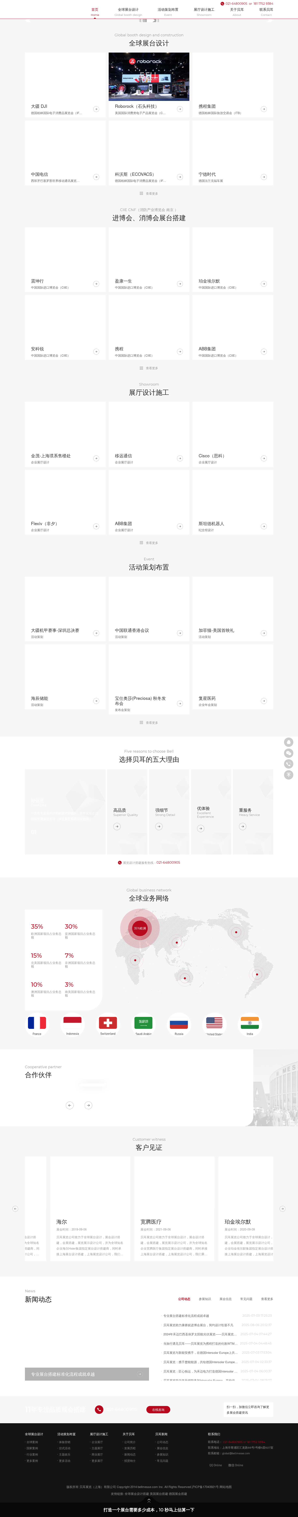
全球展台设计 (34, 1411)
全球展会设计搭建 (137, 1471)
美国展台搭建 (159, 1471)
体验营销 (64, 1419)
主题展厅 (97, 1425)
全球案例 (32, 1419)
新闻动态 (130, 1431)
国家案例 (32, 1425)
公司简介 (130, 1419)
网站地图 (226, 1464)
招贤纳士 (130, 1438)
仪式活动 (64, 1425)
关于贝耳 (129, 1411)
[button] (30, 20)
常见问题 (162, 1438)
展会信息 (162, 1425)
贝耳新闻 (161, 1411)
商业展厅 (97, 1431)
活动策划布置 (66, 1411)
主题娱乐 (64, 1431)
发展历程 (130, 1425)
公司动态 (162, 1419)
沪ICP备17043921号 (205, 1464)
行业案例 (32, 1431)
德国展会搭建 (178, 1471)
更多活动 (64, 1438)
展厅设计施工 (99, 1411)
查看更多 (152, 193)
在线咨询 (158, 1387)
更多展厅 (97, 1438)
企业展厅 (97, 1419)
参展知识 (162, 1431)
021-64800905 (168, 819)
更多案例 (32, 1438)
